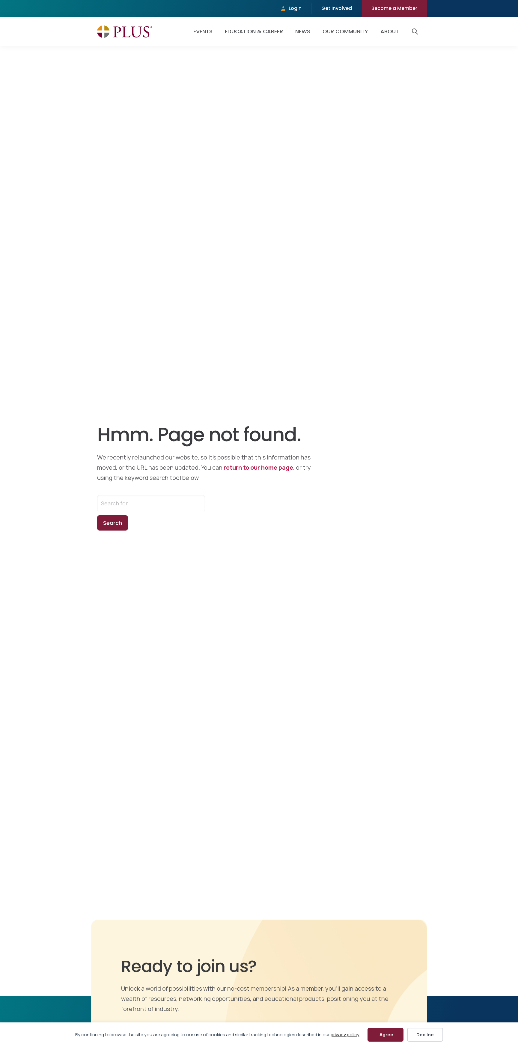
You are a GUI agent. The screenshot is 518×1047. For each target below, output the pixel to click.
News (302, 31)
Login (295, 8)
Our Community (345, 31)
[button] (416, 31)
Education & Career (254, 31)
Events (203, 31)
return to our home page (258, 467)
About (389, 31)
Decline (425, 1034)
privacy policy (345, 1034)
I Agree (385, 1034)
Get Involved (336, 8)
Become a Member (394, 8)
